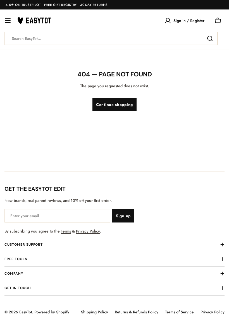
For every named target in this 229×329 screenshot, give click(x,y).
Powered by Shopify (51, 312)
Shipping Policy (94, 312)
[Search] (210, 38)
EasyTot (25, 312)
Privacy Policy (88, 231)
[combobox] (111, 38)
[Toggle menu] (7, 20)
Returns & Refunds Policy (136, 312)
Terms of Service (179, 312)
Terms (66, 231)
